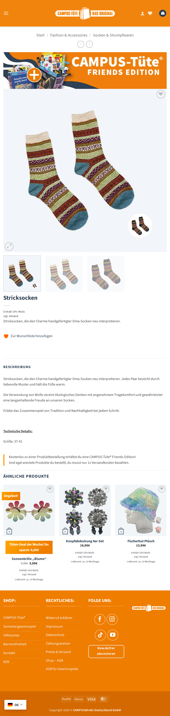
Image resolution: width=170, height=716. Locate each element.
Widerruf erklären (59, 617)
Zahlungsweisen (58, 643)
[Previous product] (89, 44)
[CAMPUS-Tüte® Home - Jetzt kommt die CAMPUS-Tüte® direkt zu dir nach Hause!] (85, 13)
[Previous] (12, 170)
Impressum (54, 626)
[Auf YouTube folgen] (112, 635)
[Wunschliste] (150, 13)
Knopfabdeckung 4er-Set (85, 541)
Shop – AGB (54, 660)
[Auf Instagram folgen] (112, 619)
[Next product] (80, 44)
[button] (6, 13)
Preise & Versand (58, 651)
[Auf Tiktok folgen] (100, 635)
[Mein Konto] (142, 13)
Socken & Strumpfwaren (113, 35)
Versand (13, 316)
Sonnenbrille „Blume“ (29, 559)
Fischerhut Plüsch (141, 541)
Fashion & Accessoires (68, 35)
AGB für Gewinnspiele (62, 668)
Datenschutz (55, 634)
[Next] (158, 170)
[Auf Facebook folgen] (99, 619)
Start (40, 35)
